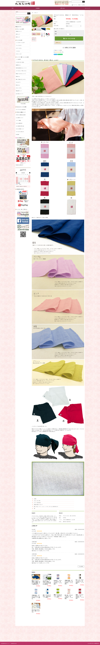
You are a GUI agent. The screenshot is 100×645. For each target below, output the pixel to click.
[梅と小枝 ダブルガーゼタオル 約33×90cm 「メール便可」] (69, 591)
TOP (12, 8)
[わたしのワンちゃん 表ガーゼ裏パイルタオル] (36, 606)
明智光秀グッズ (19, 90)
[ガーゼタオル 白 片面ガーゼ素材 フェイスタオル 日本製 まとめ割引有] (47, 577)
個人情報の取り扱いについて (5, 643)
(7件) (62, 52)
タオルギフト (18, 82)
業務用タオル (18, 65)
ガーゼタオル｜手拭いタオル (21, 70)
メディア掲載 (18, 120)
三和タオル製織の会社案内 (21, 114)
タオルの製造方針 (19, 123)
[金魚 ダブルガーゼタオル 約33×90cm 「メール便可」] (47, 591)
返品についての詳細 (58, 50)
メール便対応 (18, 59)
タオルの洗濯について (20, 128)
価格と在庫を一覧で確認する (59, 28)
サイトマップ (87, 8)
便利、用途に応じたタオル (21, 79)
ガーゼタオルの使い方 (20, 131)
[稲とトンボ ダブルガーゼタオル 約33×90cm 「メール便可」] (80, 576)
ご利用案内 (37, 8)
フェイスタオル (19, 45)
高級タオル (18, 76)
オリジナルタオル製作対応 (21, 109)
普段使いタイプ (19, 31)
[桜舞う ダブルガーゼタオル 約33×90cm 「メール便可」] (80, 591)
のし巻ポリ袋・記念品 (20, 62)
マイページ (75, 4)
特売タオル (18, 85)
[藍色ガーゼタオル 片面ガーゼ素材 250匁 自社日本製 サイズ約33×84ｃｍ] (36, 577)
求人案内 (17, 134)
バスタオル (18, 51)
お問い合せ (62, 8)
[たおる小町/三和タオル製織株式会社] (25, 4)
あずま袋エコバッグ (19, 93)
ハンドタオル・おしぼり (20, 42)
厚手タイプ (18, 34)
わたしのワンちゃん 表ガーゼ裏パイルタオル (36, 610)
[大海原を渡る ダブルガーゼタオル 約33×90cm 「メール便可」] (36, 591)
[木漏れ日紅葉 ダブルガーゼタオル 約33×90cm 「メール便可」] (69, 576)
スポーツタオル (19, 48)
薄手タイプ (36, 12)
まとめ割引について (19, 117)
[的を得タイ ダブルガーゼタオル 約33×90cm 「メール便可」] (58, 576)
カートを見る (82, 4)
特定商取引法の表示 (14, 643)
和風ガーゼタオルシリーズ (21, 73)
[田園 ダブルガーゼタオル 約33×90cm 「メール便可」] (58, 591)
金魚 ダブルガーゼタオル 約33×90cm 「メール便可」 (47, 596)
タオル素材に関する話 (20, 126)
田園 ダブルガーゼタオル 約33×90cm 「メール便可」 (58, 595)
